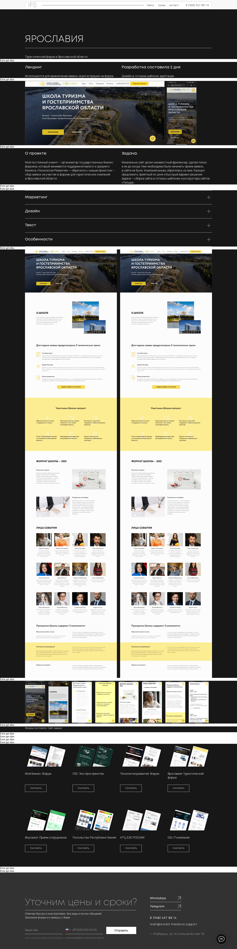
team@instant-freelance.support (173, 924)
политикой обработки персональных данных (84, 938)
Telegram (157, 906)
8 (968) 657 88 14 (163, 918)
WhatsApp (158, 898)
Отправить (121, 930)
